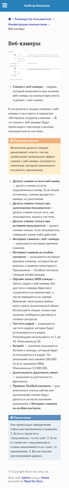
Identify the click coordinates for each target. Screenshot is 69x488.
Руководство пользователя (33, 19)
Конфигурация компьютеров (27, 24)
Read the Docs (33, 481)
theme (45, 477)
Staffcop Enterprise (37, 5)
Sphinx (26, 477)
